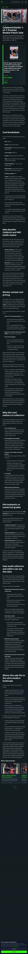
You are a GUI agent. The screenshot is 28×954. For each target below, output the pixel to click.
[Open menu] (25, 2)
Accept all (14, 951)
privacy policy (15, 946)
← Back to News (4, 7)
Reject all (14, 948)
